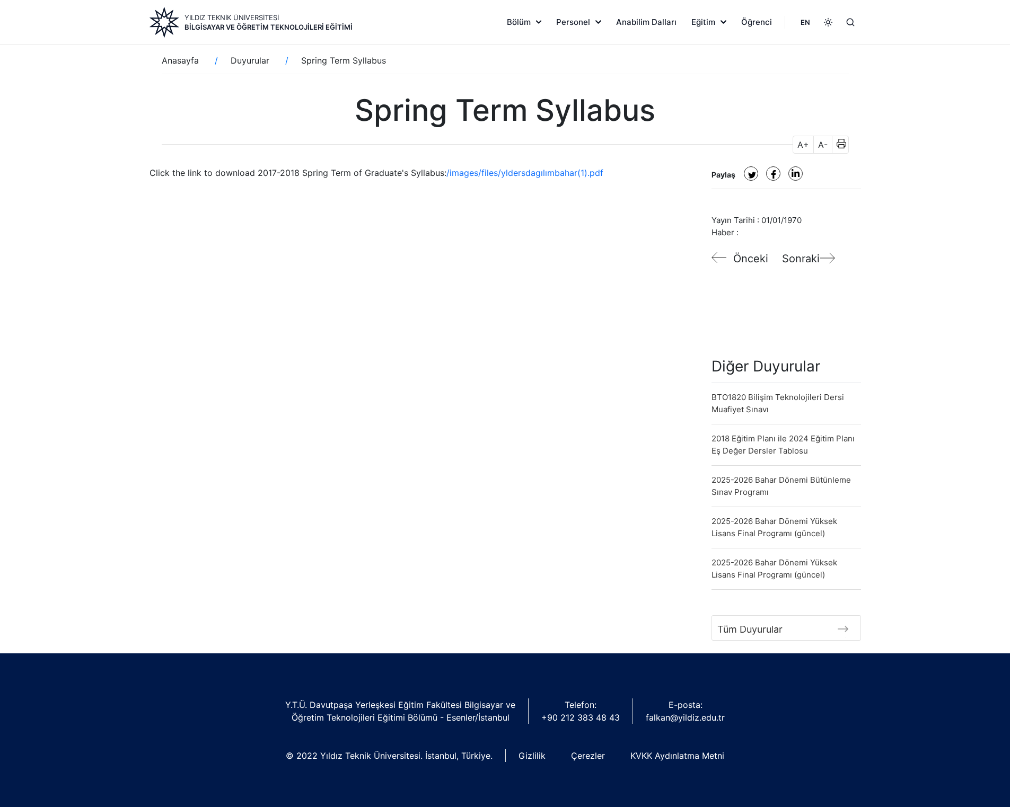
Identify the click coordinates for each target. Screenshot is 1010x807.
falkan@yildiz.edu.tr (685, 717)
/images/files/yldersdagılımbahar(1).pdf (524, 172)
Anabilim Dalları (646, 22)
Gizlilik (532, 755)
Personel (573, 22)
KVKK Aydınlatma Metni (677, 755)
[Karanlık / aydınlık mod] (828, 22)
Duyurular (250, 60)
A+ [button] (803, 144)
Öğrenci (756, 22)
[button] (838, 144)
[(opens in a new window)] (751, 173)
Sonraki (801, 258)
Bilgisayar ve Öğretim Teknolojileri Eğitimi (269, 27)
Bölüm (519, 22)
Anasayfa (180, 60)
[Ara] (850, 22)
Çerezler (588, 755)
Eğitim (703, 22)
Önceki (750, 258)
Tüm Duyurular (750, 629)
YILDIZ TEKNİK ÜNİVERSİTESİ (232, 17)
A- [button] (823, 144)
